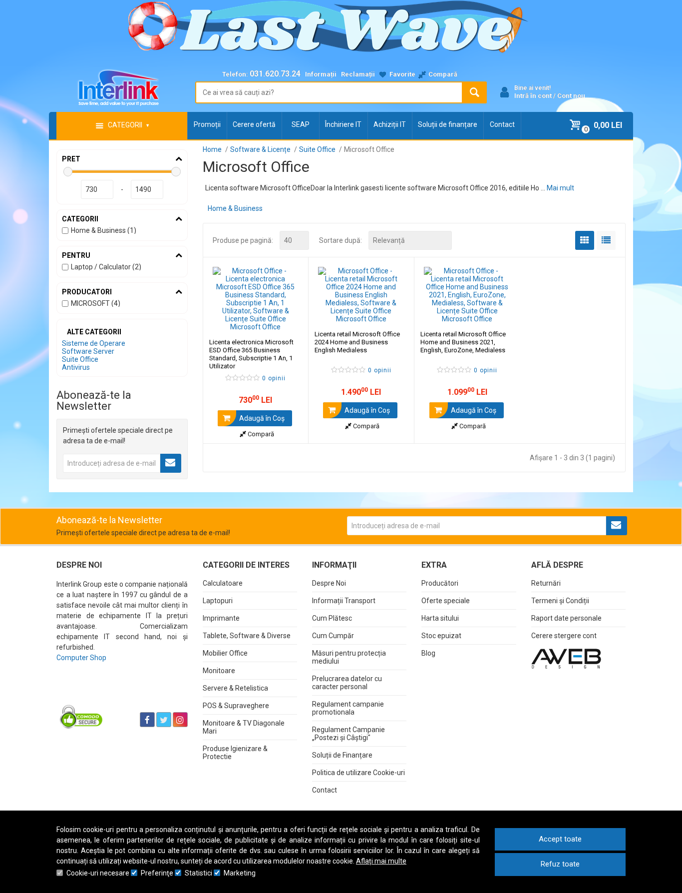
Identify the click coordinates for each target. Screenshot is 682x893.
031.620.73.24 (275, 73)
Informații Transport (343, 601)
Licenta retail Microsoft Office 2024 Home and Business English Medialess (357, 342)
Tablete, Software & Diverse (247, 636)
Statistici (198, 873)
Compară (260, 434)
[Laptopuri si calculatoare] (119, 695)
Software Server (88, 351)
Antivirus (76, 367)
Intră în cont (533, 95)
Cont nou (571, 95)
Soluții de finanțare (447, 124)
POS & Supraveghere (236, 706)
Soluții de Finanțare (342, 755)
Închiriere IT (343, 124)
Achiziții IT (389, 124)
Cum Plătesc (332, 618)
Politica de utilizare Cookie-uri (358, 773)
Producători (439, 583)
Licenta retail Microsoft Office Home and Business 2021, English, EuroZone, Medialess (463, 342)
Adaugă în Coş (261, 418)
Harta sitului (440, 618)
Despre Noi (329, 583)
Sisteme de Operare (93, 343)
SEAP (301, 124)
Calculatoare (223, 583)
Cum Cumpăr (333, 636)
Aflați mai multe (381, 861)
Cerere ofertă (254, 124)
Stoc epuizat (441, 636)
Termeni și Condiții (560, 601)
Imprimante (221, 618)
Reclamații (358, 74)
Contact (502, 124)
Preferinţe (157, 873)
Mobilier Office (225, 653)
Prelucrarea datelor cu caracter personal (347, 683)
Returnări (546, 583)
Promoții (207, 124)
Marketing (240, 873)
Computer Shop (81, 658)
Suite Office (80, 359)
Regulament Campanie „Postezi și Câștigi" (348, 734)
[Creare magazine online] (566, 658)
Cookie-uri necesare (97, 873)
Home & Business (235, 208)
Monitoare (219, 671)
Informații (321, 74)
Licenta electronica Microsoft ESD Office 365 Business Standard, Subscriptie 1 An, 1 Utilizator (251, 354)
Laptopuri (218, 601)
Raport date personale (566, 618)
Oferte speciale (445, 601)
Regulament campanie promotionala (348, 708)
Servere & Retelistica (235, 688)
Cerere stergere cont (564, 636)
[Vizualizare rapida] (287, 321)
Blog (428, 653)
